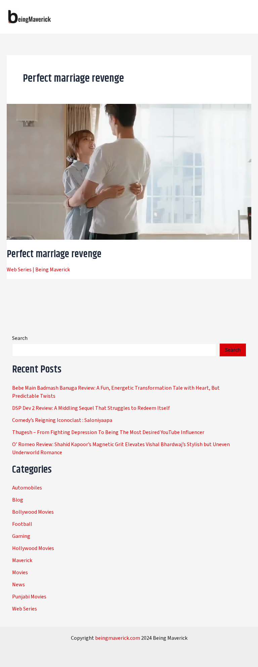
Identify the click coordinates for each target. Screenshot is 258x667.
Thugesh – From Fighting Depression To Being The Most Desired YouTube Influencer (108, 432)
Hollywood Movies (33, 548)
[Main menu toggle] (243, 16)
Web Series (19, 269)
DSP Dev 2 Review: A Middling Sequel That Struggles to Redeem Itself (91, 408)
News (18, 584)
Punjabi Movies (29, 596)
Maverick (22, 560)
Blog (17, 500)
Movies (20, 572)
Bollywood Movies (33, 512)
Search (20, 338)
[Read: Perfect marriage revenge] (129, 171)
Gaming (21, 536)
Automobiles (27, 488)
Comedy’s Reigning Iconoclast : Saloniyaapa (62, 420)
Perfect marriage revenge (54, 254)
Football (22, 524)
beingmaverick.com (117, 638)
